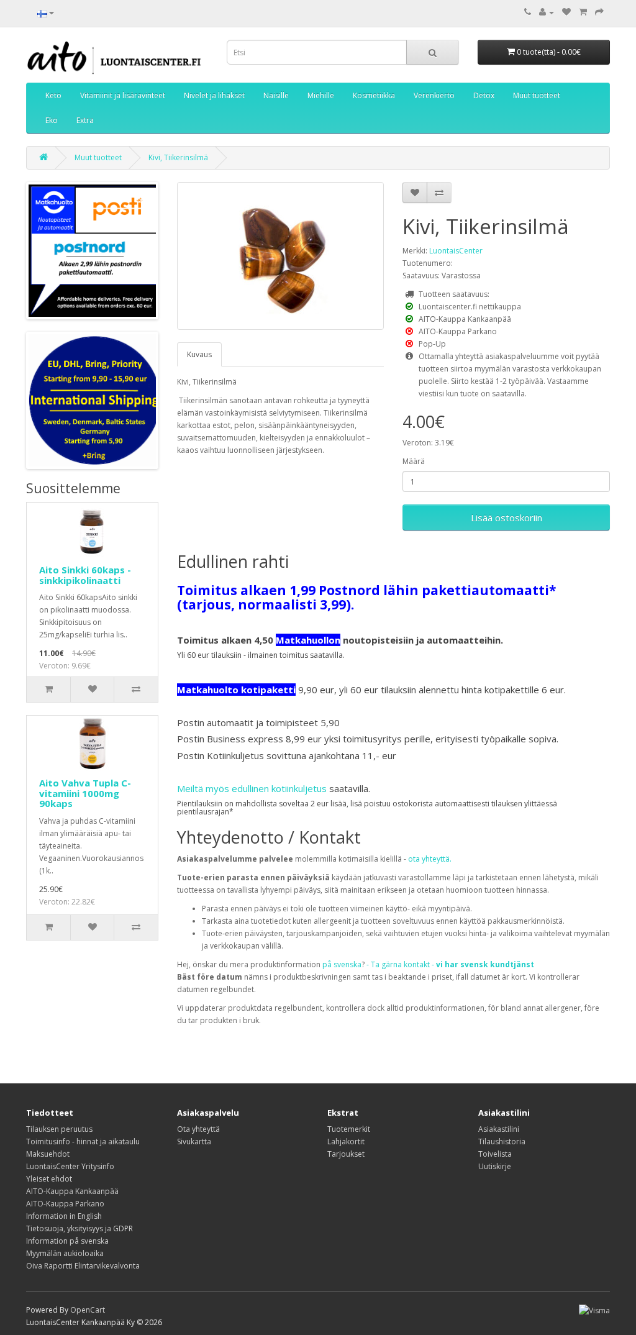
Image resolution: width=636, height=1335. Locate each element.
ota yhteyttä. (430, 859)
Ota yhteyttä (198, 1129)
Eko (51, 120)
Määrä (413, 461)
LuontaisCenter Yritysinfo (70, 1166)
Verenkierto (434, 95)
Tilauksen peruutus (59, 1129)
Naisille (276, 95)
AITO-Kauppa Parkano (65, 1203)
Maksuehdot (48, 1154)
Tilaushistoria (501, 1141)
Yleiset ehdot (49, 1178)
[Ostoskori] (583, 12)
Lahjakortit (346, 1141)
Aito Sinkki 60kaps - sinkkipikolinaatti (85, 574)
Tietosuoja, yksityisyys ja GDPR (79, 1228)
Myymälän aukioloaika (65, 1253)
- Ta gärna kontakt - (450, 964)
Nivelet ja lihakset (214, 95)
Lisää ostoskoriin (506, 517)
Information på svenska (67, 1241)
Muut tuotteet (536, 95)
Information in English (64, 1216)
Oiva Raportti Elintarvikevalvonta (83, 1265)
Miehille (320, 95)
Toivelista (495, 1154)
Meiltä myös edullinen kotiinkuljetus (252, 788)
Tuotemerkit (348, 1129)
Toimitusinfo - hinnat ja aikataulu (83, 1141)
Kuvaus (199, 354)
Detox (483, 95)
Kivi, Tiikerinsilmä (178, 157)
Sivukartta (194, 1141)
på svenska (341, 964)
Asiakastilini (498, 1129)
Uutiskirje (494, 1166)
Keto (53, 95)
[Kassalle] (599, 12)
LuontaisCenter (456, 250)
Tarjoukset (346, 1154)
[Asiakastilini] (546, 12)
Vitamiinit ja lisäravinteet (122, 95)
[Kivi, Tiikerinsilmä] (280, 256)
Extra (85, 120)
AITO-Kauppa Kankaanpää (72, 1191)
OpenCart (87, 1310)
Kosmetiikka (374, 95)
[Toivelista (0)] (566, 12)
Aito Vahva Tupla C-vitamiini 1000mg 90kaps (85, 793)
